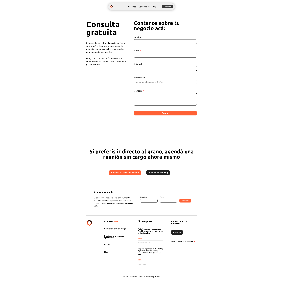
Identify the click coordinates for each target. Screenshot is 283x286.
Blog (154, 7)
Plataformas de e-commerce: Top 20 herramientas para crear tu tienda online (150, 231)
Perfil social (139, 78)
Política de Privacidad (146, 277)
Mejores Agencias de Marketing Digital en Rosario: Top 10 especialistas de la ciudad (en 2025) (150, 252)
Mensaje (138, 91)
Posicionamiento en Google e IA (117, 229)
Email (136, 51)
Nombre (138, 37)
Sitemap (157, 277)
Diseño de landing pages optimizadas (114, 237)
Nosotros (132, 7)
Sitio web (138, 64)
